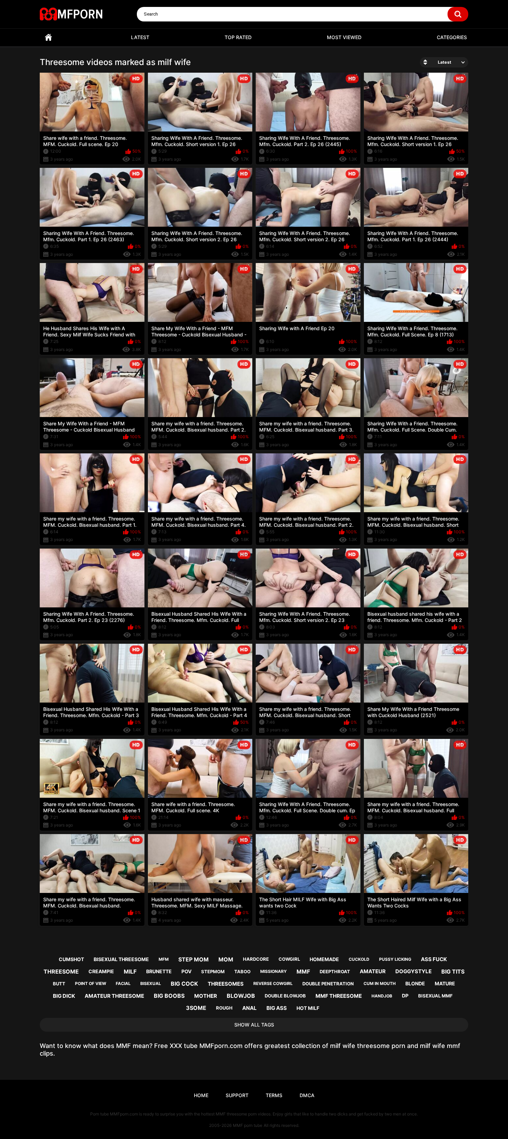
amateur (373, 971)
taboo (242, 971)
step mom (193, 959)
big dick (64, 996)
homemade (324, 959)
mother (205, 996)
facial (123, 983)
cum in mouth (380, 983)
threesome (61, 971)
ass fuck (434, 959)
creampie (101, 971)
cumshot (71, 959)
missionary (273, 971)
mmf (303, 971)
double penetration (328, 983)
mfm (164, 959)
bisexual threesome (121, 959)
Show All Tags (254, 1025)
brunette (159, 971)
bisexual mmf (435, 995)
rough (224, 1008)
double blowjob (285, 995)
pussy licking (395, 959)
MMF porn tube (247, 1125)
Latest (140, 37)
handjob (381, 995)
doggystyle (413, 971)
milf (130, 971)
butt (59, 983)
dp (405, 995)
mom (225, 959)
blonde (415, 983)
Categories (452, 37)
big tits (452, 971)
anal (249, 1008)
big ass (276, 1008)
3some (196, 1007)
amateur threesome (114, 996)
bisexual (150, 983)
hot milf (308, 1008)
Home (48, 37)
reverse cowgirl (273, 983)
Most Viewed (344, 37)
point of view (90, 983)
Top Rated (238, 37)
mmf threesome (339, 996)
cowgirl (289, 959)
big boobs (169, 995)
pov (186, 971)
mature (445, 983)
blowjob (241, 995)
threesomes (226, 983)
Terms (274, 1095)
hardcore (256, 959)
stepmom (213, 971)
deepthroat (335, 971)
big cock (184, 983)
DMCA (307, 1095)
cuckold (359, 959)
